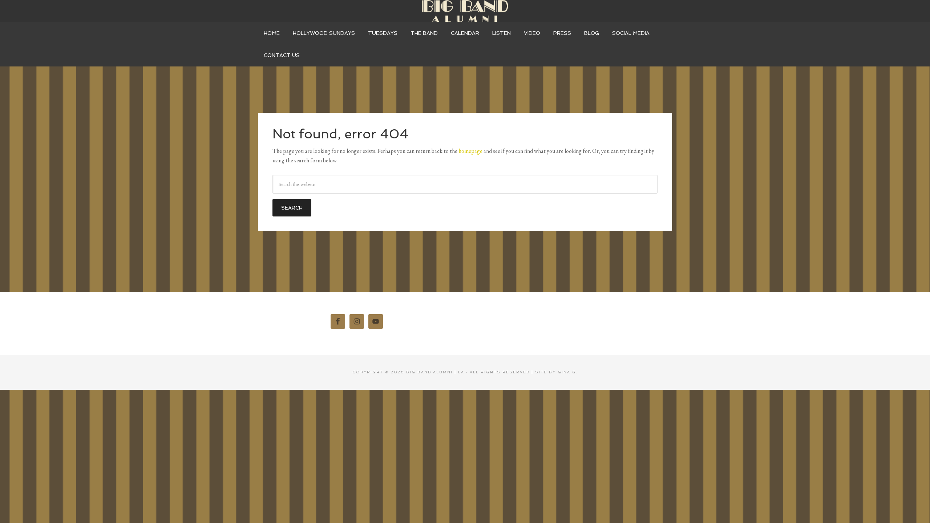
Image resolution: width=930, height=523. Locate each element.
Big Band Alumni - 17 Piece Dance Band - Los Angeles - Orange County (465, 11)
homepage (470, 151)
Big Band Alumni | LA (435, 372)
